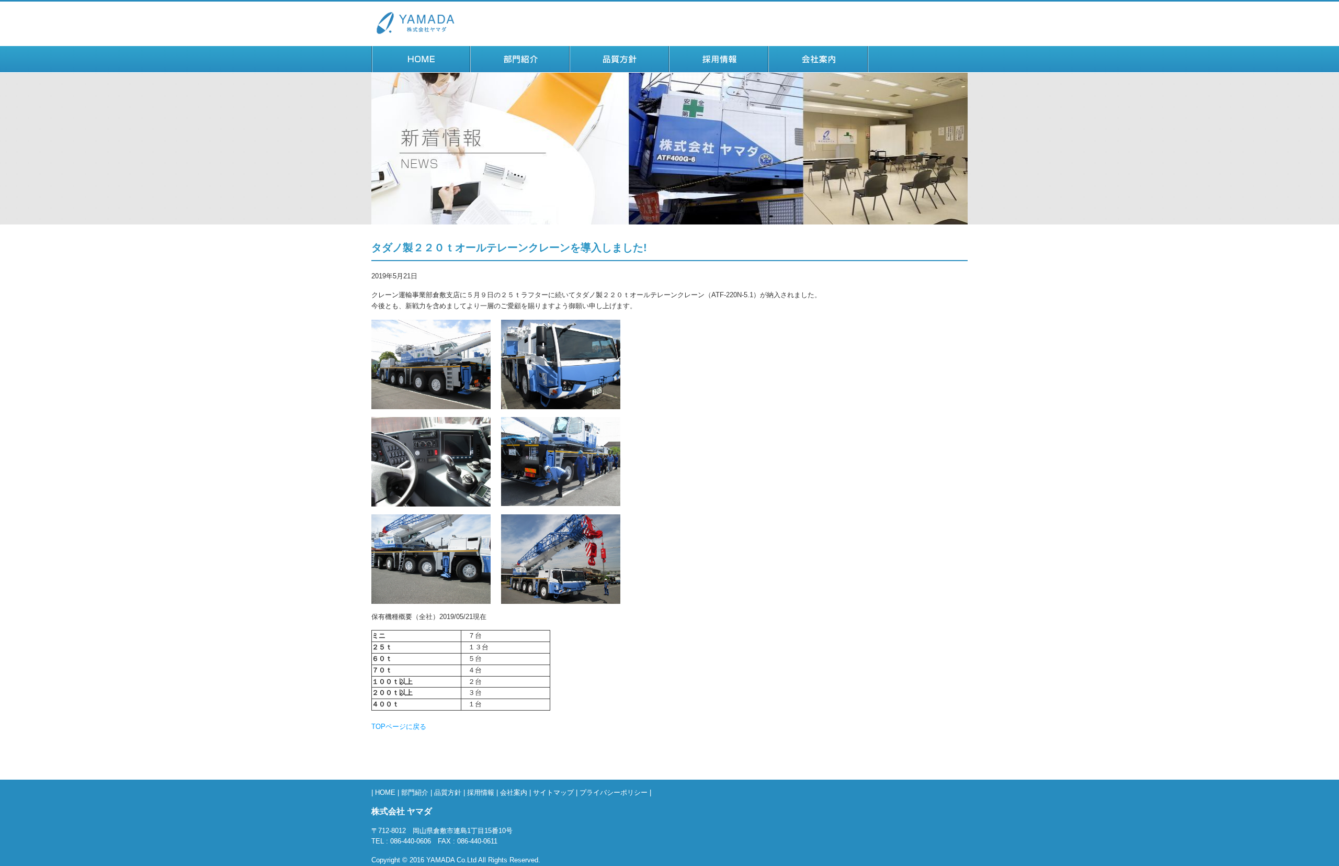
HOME (421, 68)
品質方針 (620, 68)
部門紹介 (520, 68)
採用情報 (719, 68)
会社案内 (818, 68)
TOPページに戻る (398, 726)
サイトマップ (553, 792)
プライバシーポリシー (614, 792)
